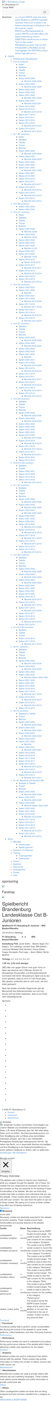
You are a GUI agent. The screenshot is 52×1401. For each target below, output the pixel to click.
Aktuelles (17, 841)
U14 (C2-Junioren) (21, 284)
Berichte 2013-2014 (33, 131)
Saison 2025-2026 (27, 78)
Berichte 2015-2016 (33, 189)
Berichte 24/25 (30, 237)
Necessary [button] (4, 1208)
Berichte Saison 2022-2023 (36, 677)
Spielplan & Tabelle (27, 713)
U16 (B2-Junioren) (21, 203)
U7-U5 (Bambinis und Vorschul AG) (28, 780)
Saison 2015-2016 (27, 120)
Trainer (22, 72)
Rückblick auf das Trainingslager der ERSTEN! (30, 49)
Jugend (11, 56)
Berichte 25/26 (30, 231)
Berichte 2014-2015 (33, 125)
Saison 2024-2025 (27, 83)
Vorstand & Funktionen (23, 850)
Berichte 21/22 (30, 248)
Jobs (15, 875)
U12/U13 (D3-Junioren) (23, 462)
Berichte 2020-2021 (33, 103)
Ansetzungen (24, 844)
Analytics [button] (4, 1349)
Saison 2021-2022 (27, 95)
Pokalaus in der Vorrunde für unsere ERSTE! (32, 28)
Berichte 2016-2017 (33, 184)
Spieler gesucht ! (26, 847)
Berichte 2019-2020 (33, 301)
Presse (16, 872)
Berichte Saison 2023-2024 (36, 805)
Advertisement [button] (6, 1367)
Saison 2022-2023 (27, 92)
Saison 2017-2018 (27, 114)
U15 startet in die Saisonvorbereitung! (30, 24)
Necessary (7, 1210)
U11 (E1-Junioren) (21, 485)
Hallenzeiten (24, 858)
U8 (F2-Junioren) (20, 710)
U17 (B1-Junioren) (21, 134)
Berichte (22, 75)
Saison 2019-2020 (27, 106)
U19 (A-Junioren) (20, 61)
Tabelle (22, 70)
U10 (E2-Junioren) (21, 554)
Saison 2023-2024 (27, 89)
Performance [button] (5, 1335)
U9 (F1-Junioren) (20, 646)
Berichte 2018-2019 (33, 111)
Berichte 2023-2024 (33, 513)
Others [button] (3, 1384)
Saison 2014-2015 (27, 122)
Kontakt (11, 1112)
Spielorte (17, 864)
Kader (21, 64)
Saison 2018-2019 (27, 109)
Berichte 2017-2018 (33, 306)
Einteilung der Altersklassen (25, 58)
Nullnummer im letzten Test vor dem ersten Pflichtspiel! (31, 42)
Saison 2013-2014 (27, 128)
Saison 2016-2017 (27, 117)
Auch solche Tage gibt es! (31, 52)
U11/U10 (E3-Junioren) (23, 627)
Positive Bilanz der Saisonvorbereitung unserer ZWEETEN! (31, 36)
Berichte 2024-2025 (33, 86)
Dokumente (18, 866)
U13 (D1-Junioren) (21, 323)
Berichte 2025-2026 (33, 81)
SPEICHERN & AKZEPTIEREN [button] (13, 1399)
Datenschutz (13, 1117)
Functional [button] (4, 1320)
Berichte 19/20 (30, 256)
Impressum (12, 1115)
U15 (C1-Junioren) (21, 212)
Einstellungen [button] (6, 1152)
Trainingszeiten (25, 855)
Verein (10, 839)
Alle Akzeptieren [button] (19, 1152)
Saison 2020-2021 (27, 100)
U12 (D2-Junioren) (21, 398)
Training (16, 852)
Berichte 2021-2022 (33, 97)
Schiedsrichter (19, 869)
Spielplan (23, 67)
